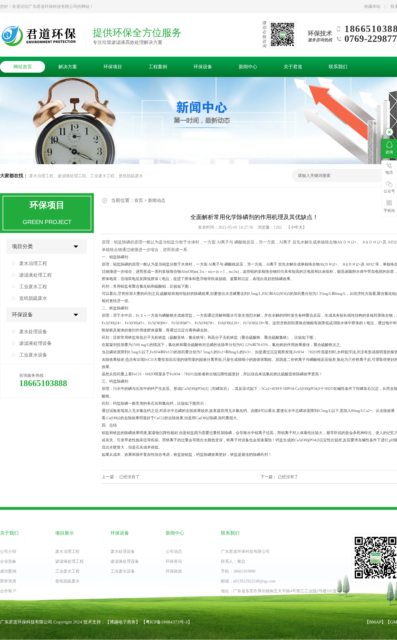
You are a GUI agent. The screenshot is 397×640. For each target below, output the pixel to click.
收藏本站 (372, 6)
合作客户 (8, 591)
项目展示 (64, 532)
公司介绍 (8, 551)
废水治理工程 (33, 263)
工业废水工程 (33, 286)
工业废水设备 (33, 354)
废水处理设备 (33, 331)
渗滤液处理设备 (35, 343)
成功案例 (8, 571)
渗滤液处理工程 (35, 275)
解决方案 (67, 66)
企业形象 (8, 561)
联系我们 (338, 66)
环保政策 (174, 571)
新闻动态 (156, 200)
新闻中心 (248, 66)
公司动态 (174, 551)
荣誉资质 (8, 581)
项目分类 (22, 246)
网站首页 (22, 66)
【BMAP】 (375, 622)
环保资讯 (174, 561)
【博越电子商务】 (122, 622)
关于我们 (9, 532)
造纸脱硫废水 (33, 298)
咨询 (389, 152)
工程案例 (158, 66)
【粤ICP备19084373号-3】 (166, 622)
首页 (138, 200)
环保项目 (112, 66)
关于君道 (293, 66)
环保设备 (203, 66)
